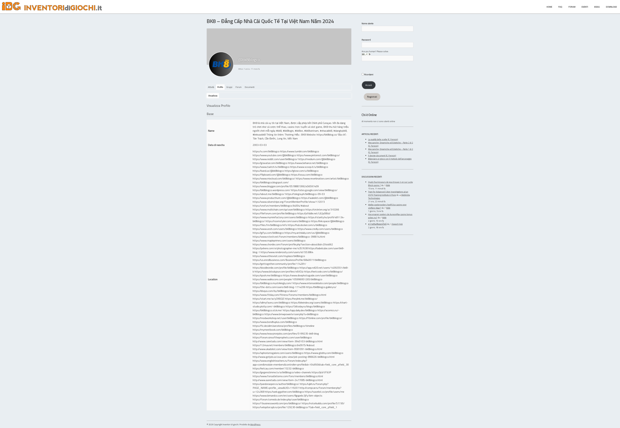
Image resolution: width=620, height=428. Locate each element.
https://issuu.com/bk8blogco (306, 175)
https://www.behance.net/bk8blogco (308, 163)
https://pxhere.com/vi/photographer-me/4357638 (280, 248)
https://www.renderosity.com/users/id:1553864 (287, 252)
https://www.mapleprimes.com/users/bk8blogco (279, 240)
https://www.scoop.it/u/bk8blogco (309, 167)
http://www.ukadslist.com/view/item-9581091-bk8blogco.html (287, 349)
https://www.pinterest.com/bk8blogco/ (318, 155)
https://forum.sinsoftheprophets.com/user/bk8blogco (282, 337)
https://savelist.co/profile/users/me (324, 392)
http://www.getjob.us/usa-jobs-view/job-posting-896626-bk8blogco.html (293, 357)
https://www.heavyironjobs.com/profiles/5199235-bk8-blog (286, 333)
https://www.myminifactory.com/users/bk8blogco (280, 217)
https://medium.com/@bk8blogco (316, 159)
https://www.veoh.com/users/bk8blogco (275, 229)
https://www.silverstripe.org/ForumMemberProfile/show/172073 (289, 202)
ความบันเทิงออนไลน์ (377, 224)
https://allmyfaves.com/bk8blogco (271, 302)
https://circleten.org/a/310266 (322, 209)
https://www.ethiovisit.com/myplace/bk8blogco (279, 256)
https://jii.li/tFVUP (321, 372)
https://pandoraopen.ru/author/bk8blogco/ (276, 384)
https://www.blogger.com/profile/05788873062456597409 (286, 186)
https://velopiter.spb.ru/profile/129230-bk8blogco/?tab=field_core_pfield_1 (295, 407)
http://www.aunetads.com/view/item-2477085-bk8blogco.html (288, 380)
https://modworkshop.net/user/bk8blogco (276, 318)
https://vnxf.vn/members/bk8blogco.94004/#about (281, 206)
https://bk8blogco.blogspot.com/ (271, 182)
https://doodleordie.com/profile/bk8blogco (276, 268)
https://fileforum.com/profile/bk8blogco (275, 213)
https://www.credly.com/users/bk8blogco (320, 229)
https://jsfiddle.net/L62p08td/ (314, 213)
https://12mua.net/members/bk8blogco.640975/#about (284, 345)
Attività (211, 87)
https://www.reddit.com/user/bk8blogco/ (275, 159)
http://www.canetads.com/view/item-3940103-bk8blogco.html (287, 341)
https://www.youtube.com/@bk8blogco (274, 155)
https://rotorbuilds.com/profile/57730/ (323, 403)
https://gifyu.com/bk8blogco (268, 233)
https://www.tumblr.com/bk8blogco (299, 151)
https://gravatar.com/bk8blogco (270, 163)
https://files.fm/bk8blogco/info (270, 225)
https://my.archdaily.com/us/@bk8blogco (306, 233)
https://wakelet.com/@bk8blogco (319, 198)
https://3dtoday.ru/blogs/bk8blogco (305, 306)
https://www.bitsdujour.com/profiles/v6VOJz (279, 271)
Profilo (220, 87)
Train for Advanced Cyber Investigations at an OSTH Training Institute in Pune (388, 193)
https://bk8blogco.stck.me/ (267, 310)
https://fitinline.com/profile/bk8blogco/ (320, 318)
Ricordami (368, 74)
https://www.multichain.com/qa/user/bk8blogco (279, 209)
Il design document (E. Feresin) (382, 155)
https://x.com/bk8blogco (266, 151)
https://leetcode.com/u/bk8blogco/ (323, 271)
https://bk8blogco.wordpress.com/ (271, 190)
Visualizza (212, 95)
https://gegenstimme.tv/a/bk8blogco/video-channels (282, 372)
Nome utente (367, 23)
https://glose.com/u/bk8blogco (302, 171)
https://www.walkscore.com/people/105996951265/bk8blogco (287, 279)
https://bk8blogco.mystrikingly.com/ (272, 283)
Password (366, 39)
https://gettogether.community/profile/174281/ (279, 264)
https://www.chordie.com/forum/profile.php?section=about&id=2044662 (293, 244)
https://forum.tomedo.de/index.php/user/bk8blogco (281, 399)
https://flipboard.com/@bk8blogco (271, 175)
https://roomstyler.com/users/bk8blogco (288, 221)
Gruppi (229, 87)
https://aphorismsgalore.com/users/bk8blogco (278, 353)
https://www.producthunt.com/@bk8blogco (277, 198)
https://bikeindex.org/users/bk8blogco (311, 302)
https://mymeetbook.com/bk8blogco (273, 330)
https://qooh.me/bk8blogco (267, 275)
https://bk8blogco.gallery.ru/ (321, 287)
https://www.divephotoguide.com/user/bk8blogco (310, 275)
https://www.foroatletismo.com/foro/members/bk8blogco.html (288, 376)
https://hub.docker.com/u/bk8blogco (307, 225)
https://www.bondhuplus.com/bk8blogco (275, 322)
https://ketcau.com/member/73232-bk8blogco (278, 368)
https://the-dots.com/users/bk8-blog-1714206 (279, 287)
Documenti (249, 87)
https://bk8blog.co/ (327, 134)
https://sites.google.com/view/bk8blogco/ (314, 190)
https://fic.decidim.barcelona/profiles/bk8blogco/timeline (283, 326)
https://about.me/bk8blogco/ (269, 194)
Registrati (372, 97)
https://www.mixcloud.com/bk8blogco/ (274, 178)
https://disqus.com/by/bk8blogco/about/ (275, 291)
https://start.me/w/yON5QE (268, 299)
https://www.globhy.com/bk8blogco (323, 353)
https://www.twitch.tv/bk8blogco (271, 167)
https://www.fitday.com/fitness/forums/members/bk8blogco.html (289, 295)
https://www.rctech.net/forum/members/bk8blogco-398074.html (289, 237)
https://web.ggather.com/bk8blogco (284, 392)
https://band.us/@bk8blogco (268, 171)
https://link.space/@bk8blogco (327, 221)
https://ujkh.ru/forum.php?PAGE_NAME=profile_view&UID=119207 (290, 386)
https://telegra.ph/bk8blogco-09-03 (305, 194)
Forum (239, 87)
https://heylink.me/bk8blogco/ (301, 299)
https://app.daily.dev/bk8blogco (300, 310)
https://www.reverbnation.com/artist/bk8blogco (322, 178)
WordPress (255, 424)
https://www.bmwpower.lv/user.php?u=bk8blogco (291, 314)
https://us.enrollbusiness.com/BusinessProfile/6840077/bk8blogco (289, 260)
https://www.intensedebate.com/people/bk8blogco (320, 283)
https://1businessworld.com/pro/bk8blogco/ (277, 403)
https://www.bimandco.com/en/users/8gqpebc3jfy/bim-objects (287, 395)
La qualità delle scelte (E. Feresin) (383, 139)
